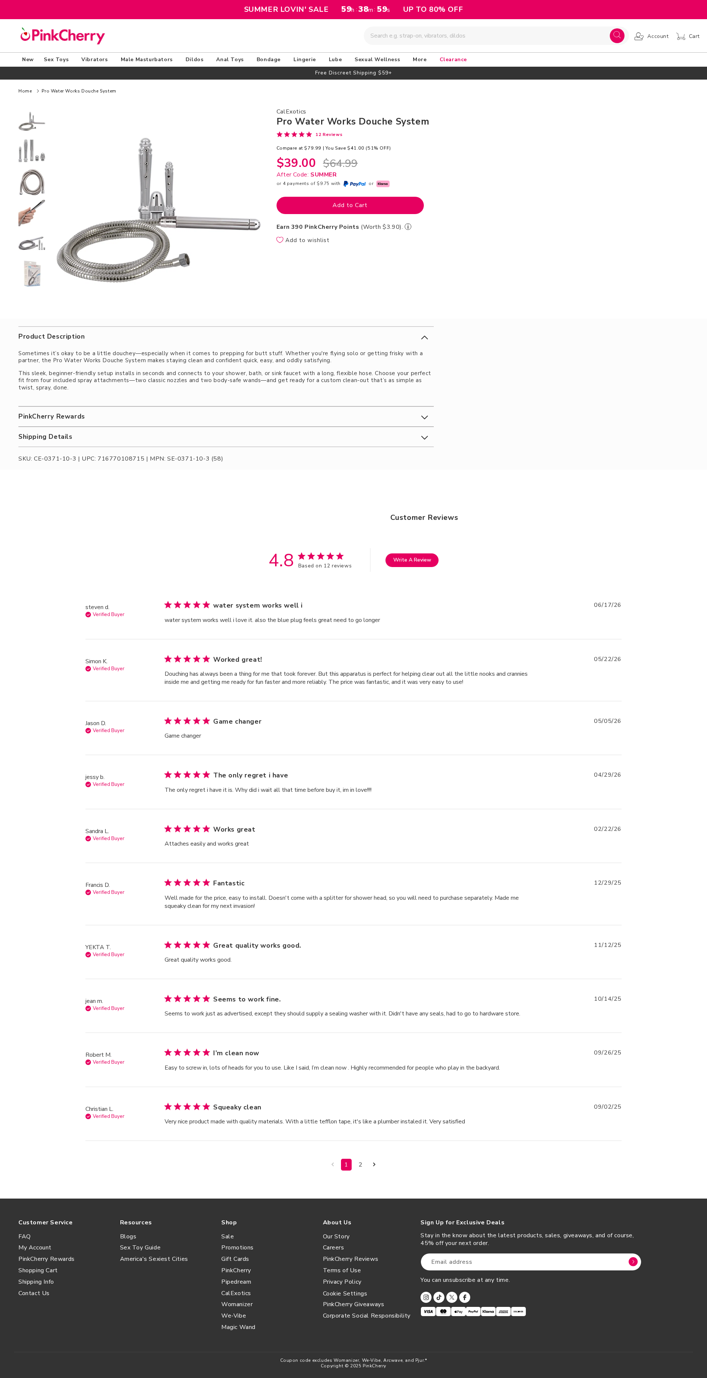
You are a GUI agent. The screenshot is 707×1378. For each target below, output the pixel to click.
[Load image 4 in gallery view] (31, 212)
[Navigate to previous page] (332, 1165)
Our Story (336, 1236)
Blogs (128, 1236)
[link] (310, 134)
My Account (35, 1248)
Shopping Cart (38, 1270)
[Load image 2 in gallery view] (31, 152)
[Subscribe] (633, 1262)
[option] (353, 73)
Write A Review (412, 559)
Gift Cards (235, 1259)
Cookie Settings (345, 1294)
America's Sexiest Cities (154, 1259)
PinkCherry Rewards (46, 1259)
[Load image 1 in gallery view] (31, 121)
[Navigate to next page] (374, 1165)
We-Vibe (233, 1316)
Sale (227, 1236)
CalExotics (236, 1293)
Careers (333, 1248)
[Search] (617, 35)
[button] (57, 60)
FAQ (24, 1236)
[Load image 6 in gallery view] (31, 273)
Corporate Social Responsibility (367, 1316)
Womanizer (237, 1304)
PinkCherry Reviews (351, 1259)
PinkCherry (236, 1270)
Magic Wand (238, 1327)
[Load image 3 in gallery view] (31, 182)
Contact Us (34, 1293)
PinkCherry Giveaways (353, 1304)
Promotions (237, 1248)
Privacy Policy (342, 1282)
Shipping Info (36, 1282)
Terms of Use (342, 1270)
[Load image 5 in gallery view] (31, 243)
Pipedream (236, 1282)
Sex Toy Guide (140, 1248)
